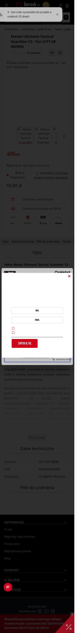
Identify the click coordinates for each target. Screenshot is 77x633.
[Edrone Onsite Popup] (37, 316)
